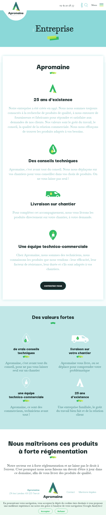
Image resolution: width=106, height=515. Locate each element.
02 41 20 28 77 (67, 5)
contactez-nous (53, 285)
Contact (71, 492)
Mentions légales (87, 492)
